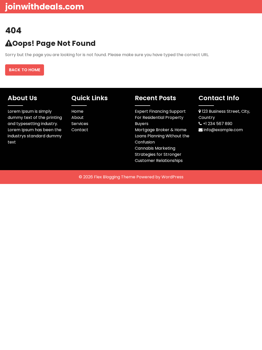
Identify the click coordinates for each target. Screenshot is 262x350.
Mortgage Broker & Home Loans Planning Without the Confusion (162, 136)
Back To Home (24, 70)
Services (79, 124)
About (77, 117)
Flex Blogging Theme (115, 177)
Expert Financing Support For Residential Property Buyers (160, 117)
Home (77, 111)
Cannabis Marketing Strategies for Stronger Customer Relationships (159, 154)
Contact (79, 130)
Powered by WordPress (159, 177)
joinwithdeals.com (44, 6)
